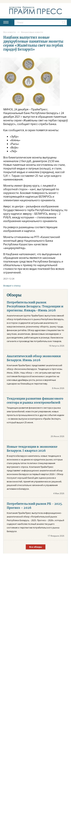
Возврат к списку (12, 285)
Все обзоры (35, 546)
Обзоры (14, 295)
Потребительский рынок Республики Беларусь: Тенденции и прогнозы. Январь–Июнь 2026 (35, 306)
